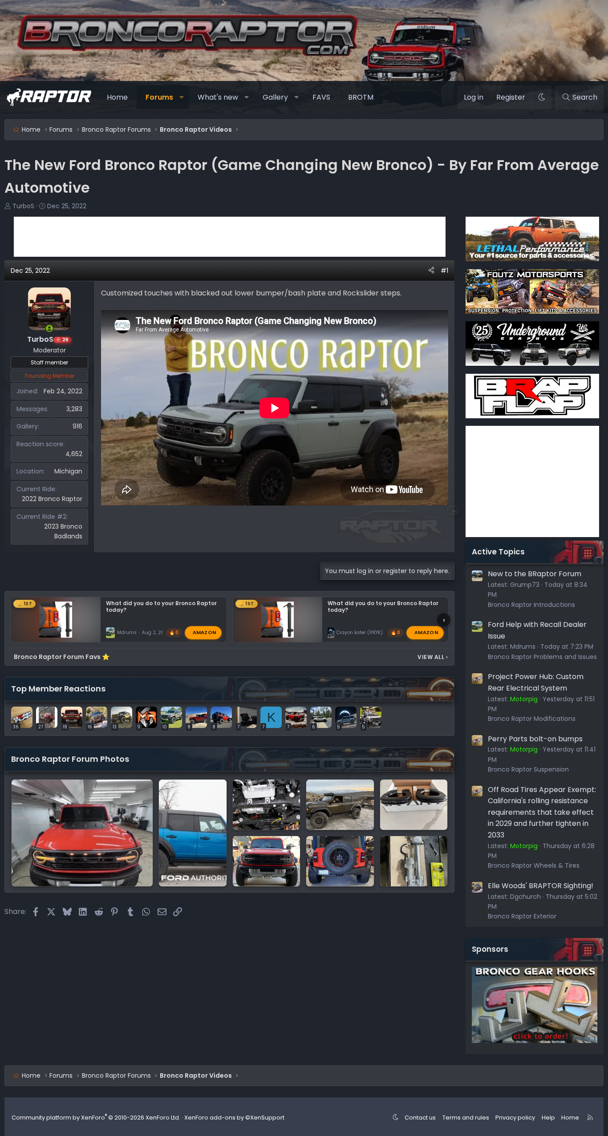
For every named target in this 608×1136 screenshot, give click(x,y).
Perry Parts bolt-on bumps (535, 739)
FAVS (321, 97)
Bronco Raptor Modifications (532, 718)
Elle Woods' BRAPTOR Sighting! (540, 886)
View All (432, 657)
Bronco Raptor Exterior (522, 916)
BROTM (360, 97)
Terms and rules (465, 1117)
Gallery (275, 97)
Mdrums (127, 632)
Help (548, 1117)
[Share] (431, 270)
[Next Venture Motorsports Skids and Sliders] (340, 804)
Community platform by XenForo (96, 1117)
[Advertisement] (230, 237)
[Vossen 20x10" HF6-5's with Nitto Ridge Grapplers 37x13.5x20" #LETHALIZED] (340, 861)
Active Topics (498, 551)
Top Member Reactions (58, 688)
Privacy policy (515, 1117)
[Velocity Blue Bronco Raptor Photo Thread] (192, 833)
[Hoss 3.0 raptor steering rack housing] (414, 861)
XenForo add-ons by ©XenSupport (234, 1117)
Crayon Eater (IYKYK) (359, 632)
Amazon (204, 632)
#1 (444, 270)
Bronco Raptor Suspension (528, 769)
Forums (159, 97)
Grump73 (524, 584)
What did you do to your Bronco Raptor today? (161, 606)
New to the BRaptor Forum (534, 574)
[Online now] (49, 328)
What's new (218, 97)
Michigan (68, 471)
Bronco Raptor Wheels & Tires (534, 865)
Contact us (420, 1117)
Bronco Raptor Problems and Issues (542, 656)
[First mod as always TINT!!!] (82, 833)
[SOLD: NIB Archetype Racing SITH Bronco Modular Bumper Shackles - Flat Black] (414, 804)
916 (77, 426)
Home (117, 97)
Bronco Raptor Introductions (531, 604)
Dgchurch (525, 896)
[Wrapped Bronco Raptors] (266, 861)
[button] (181, 97)
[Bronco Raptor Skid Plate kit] (266, 804)
